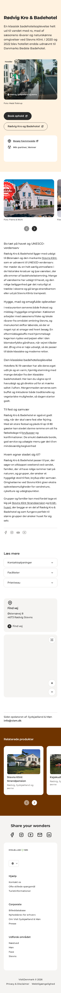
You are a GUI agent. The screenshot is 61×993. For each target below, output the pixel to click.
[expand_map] (51, 639)
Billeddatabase (17, 910)
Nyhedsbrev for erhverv (22, 914)
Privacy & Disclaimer (17, 983)
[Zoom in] (52, 683)
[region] (30, 666)
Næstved (14, 943)
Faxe (11, 951)
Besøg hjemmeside (24, 141)
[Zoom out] (52, 692)
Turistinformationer (20, 891)
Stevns (12, 956)
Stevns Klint (49, 258)
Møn (11, 947)
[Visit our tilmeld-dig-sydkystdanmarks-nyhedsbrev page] (40, 835)
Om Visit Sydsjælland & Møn (25, 919)
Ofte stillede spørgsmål (22, 886)
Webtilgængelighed (43, 983)
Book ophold (16, 115)
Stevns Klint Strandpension (28, 503)
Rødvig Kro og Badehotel (24, 126)
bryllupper (28, 432)
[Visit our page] (21, 835)
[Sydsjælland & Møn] (18, 850)
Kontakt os (15, 882)
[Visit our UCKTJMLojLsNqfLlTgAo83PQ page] (30, 835)
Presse (12, 923)
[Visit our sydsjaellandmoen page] (12, 835)
